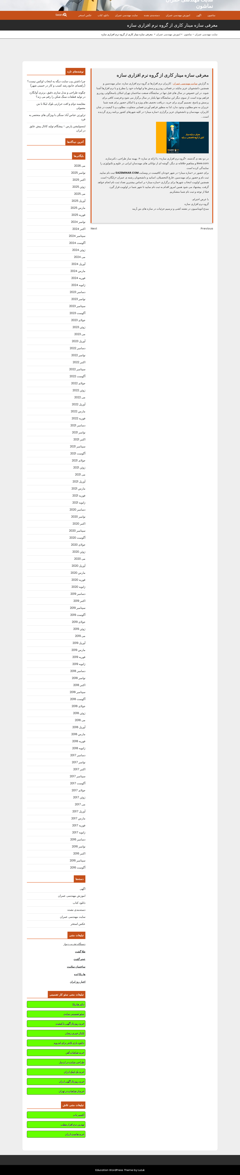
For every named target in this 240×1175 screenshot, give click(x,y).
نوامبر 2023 (78, 299)
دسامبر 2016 (77, 839)
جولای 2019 (78, 622)
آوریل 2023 (78, 341)
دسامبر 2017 (77, 755)
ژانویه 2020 (78, 587)
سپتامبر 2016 (77, 860)
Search (45, 15)
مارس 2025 (78, 208)
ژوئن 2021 (79, 467)
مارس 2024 (77, 271)
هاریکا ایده (79, 974)
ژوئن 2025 (78, 187)
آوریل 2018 (78, 727)
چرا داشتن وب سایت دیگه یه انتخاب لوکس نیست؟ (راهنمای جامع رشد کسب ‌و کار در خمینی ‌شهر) (56, 83)
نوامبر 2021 (78, 432)
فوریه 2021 (78, 496)
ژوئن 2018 (79, 713)
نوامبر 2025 (78, 173)
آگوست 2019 (77, 615)
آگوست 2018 (77, 699)
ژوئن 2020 (78, 552)
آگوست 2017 (77, 783)
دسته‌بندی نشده (152, 15)
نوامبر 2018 (78, 678)
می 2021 (80, 474)
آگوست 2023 (77, 313)
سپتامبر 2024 (77, 236)
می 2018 (80, 720)
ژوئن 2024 (78, 250)
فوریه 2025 (78, 215)
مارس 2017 (78, 818)
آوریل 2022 (78, 404)
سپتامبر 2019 (77, 608)
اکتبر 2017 (79, 769)
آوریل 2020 (78, 566)
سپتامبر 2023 (77, 306)
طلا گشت (80, 951)
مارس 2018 (78, 734)
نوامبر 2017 (78, 762)
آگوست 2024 (77, 243)
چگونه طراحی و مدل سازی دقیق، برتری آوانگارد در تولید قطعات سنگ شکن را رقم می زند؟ (57, 95)
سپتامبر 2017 (77, 776)
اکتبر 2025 (79, 180)
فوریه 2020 (78, 580)
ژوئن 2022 (79, 390)
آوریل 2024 (78, 264)
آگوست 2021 (77, 453)
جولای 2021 (78, 460)
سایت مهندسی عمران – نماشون (201, 34)
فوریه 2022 (78, 418)
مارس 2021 (78, 489)
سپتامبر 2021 (77, 446)
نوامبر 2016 (78, 846)
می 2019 (80, 636)
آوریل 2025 (78, 201)
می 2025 (79, 194)
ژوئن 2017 (79, 797)
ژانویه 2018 (78, 748)
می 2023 (79, 334)
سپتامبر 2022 (77, 369)
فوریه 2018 (78, 741)
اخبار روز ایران (77, 982)
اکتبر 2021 (79, 439)
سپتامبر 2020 (77, 531)
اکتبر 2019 (79, 601)
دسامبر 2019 (77, 594)
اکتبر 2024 (78, 229)
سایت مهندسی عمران (126, 15)
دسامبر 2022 (77, 348)
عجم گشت (79, 959)
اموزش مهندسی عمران (178, 15)
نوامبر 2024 (78, 222)
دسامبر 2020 (77, 510)
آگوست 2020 (77, 538)
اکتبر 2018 (79, 685)
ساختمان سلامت (76, 966)
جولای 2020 (78, 545)
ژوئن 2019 (79, 629)
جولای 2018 (78, 706)
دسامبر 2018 (77, 671)
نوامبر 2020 (78, 517)
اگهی (198, 15)
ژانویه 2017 (78, 832)
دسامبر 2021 (77, 425)
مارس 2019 (78, 650)
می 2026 (79, 166)
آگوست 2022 (77, 376)
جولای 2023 (78, 320)
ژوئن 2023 (79, 327)
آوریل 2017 (78, 811)
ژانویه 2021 (78, 503)
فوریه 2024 (78, 278)
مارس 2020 (78, 573)
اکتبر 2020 (79, 524)
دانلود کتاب (103, 15)
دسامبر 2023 (77, 292)
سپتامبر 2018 (77, 692)
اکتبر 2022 (79, 362)
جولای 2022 (78, 383)
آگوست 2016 (77, 868)
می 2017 (80, 804)
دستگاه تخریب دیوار (74, 944)
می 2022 (79, 397)
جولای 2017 (78, 790)
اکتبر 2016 (79, 853)
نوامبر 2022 (78, 355)
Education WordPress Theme (114, 1170)
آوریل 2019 (79, 643)
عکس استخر (85, 15)
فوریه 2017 (78, 825)
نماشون (211, 15)
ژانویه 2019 (78, 664)
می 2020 (79, 559)
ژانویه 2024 (78, 285)
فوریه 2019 (78, 657)
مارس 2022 (78, 411)
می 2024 (79, 257)
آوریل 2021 (79, 482)
